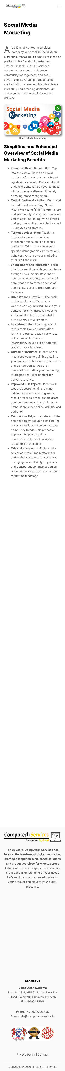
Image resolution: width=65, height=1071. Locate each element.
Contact (43, 1054)
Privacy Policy (26, 1054)
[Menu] (59, 6)
